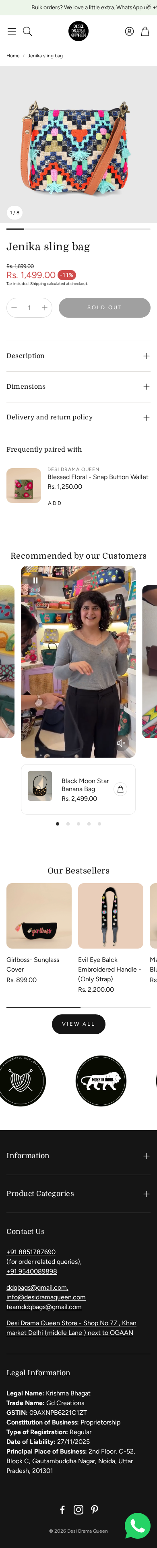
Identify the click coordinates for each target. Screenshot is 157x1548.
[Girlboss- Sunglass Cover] (39, 916)
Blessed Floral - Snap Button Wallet (98, 477)
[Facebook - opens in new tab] (62, 1509)
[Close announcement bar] (149, 6)
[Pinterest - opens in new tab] (94, 1509)
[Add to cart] (120, 789)
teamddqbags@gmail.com (44, 1307)
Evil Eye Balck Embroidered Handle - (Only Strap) (109, 969)
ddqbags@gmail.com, (37, 1287)
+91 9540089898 (31, 1271)
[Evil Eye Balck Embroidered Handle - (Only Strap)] (110, 916)
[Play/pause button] (36, 580)
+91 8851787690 (31, 1252)
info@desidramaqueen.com (46, 1297)
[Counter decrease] (14, 307)
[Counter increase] (44, 307)
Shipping (38, 283)
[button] (11, 31)
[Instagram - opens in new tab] (78, 1509)
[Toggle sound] (121, 743)
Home (13, 56)
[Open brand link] (70, 1081)
